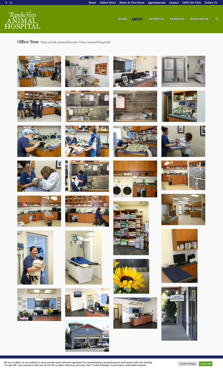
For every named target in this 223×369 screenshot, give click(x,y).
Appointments (157, 2)
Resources (199, 19)
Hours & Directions (131, 2)
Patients (156, 19)
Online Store (108, 2)
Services (177, 19)
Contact (174, 2)
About (137, 19)
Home (92, 2)
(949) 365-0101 (191, 2)
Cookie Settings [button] (188, 363)
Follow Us (211, 2)
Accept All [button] (206, 363)
